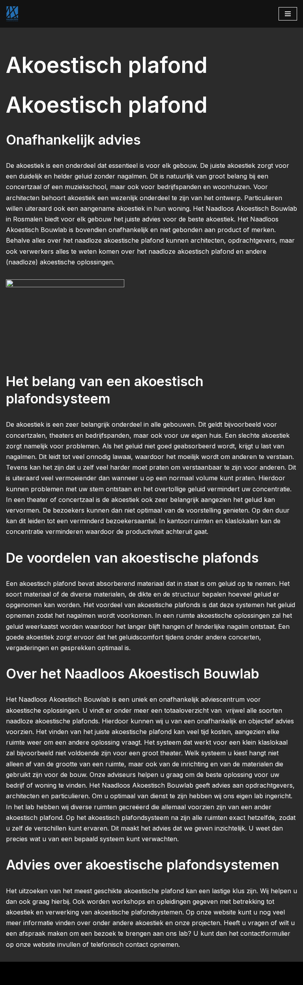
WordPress (114, 970)
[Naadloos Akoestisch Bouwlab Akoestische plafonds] (12, 14)
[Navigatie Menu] (288, 13)
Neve (14, 970)
